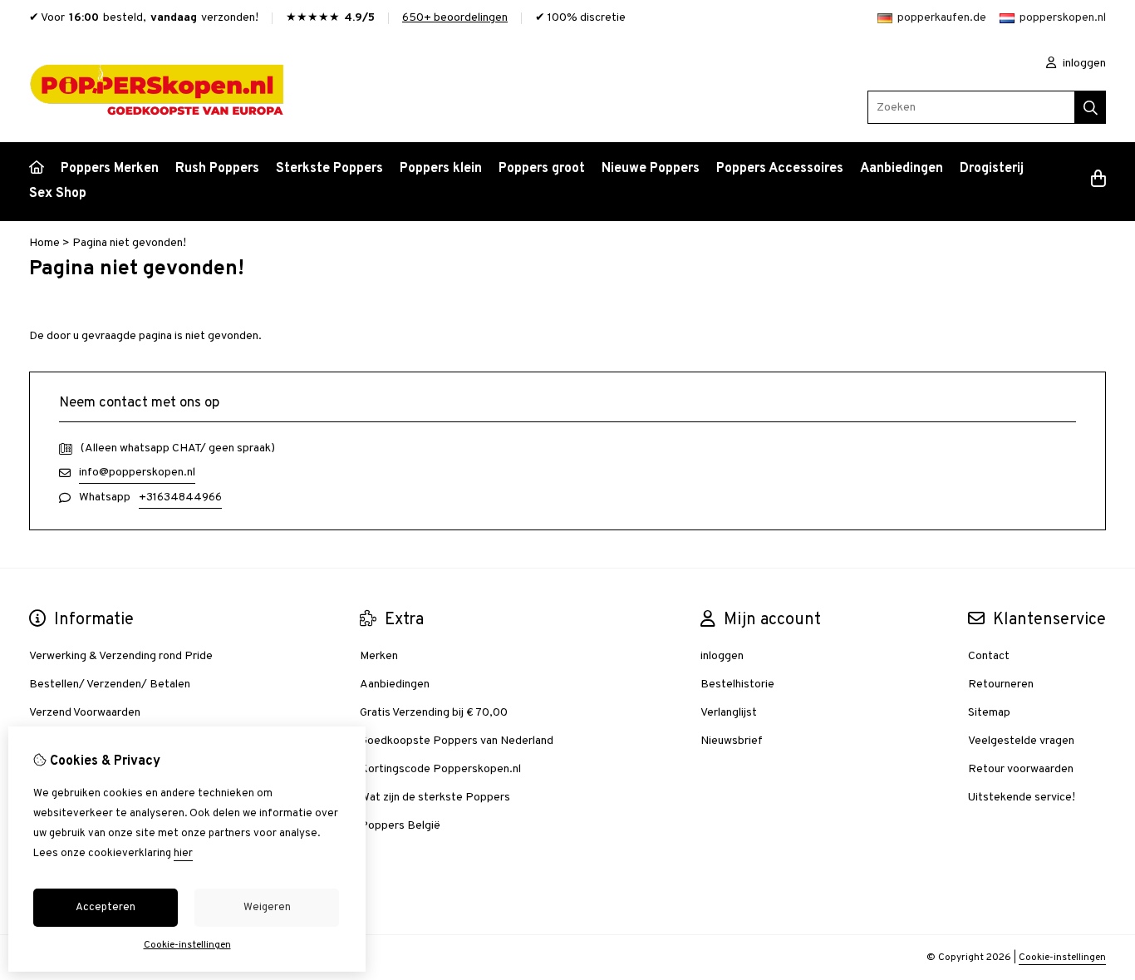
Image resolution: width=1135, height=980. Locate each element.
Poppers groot (542, 168)
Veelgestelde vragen (1021, 741)
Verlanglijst (728, 713)
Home (44, 243)
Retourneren (1001, 684)
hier (183, 853)
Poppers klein (441, 168)
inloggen (1083, 64)
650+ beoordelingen (455, 18)
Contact (989, 656)
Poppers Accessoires (779, 168)
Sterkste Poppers (329, 168)
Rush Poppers (217, 168)
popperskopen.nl (1063, 18)
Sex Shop (57, 193)
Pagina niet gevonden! (129, 243)
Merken (379, 656)
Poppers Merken (110, 168)
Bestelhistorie (737, 684)
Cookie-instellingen (1062, 957)
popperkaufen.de (941, 18)
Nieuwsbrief (731, 741)
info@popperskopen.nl (137, 472)
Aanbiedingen (901, 168)
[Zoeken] (1090, 107)
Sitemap (989, 713)
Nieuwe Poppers (651, 168)
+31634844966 (180, 497)
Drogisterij (992, 168)
